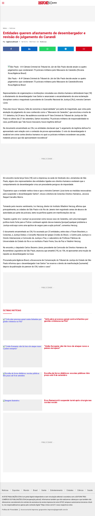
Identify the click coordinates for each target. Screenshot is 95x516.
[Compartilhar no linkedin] (29, 49)
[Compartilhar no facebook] (11, 49)
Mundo (26, 490)
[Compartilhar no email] (84, 49)
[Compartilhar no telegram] (66, 49)
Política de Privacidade (10, 510)
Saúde (90, 490)
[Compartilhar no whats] (47, 49)
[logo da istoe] (47, 3)
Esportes (16, 490)
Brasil (35, 490)
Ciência (80, 490)
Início (5, 28)
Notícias (12, 28)
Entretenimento (56, 490)
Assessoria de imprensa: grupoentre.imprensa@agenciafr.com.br (44, 510)
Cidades (70, 490)
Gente (43, 490)
